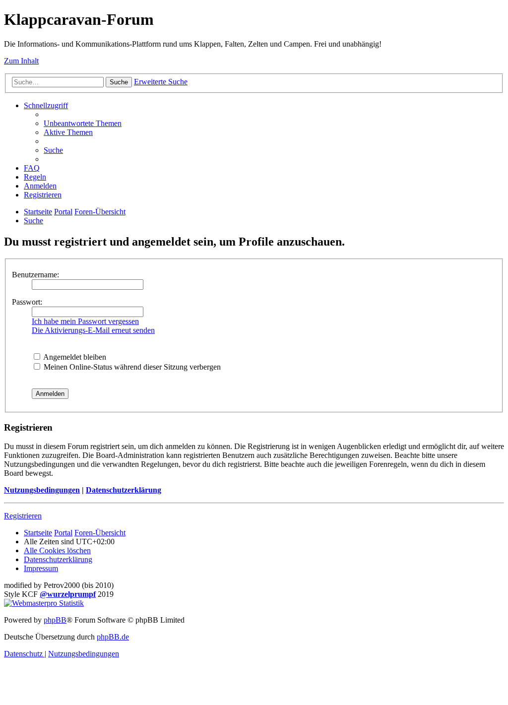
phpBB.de (113, 637)
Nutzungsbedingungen (42, 490)
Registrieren (23, 516)
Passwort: (27, 302)
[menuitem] (83, 123)
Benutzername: (35, 274)
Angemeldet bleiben (74, 357)
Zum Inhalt (21, 61)
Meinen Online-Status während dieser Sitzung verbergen (131, 367)
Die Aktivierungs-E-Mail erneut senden (93, 330)
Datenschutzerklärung (123, 490)
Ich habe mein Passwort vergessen (85, 321)
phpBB (55, 620)
